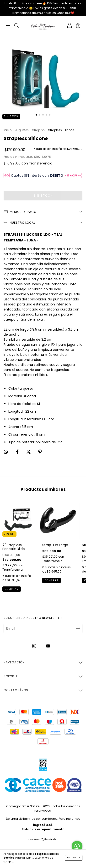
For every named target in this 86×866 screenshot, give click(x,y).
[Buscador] (16, 26)
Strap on (38, 130)
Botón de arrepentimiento (43, 829)
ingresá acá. (43, 825)
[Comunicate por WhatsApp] (77, 846)
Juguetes (22, 130)
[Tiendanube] (43, 839)
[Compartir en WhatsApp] (6, 452)
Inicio (7, 130)
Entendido (73, 857)
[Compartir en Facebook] (18, 452)
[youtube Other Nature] (48, 646)
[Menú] (7, 26)
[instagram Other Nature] (35, 646)
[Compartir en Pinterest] (40, 452)
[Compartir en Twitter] (29, 452)
